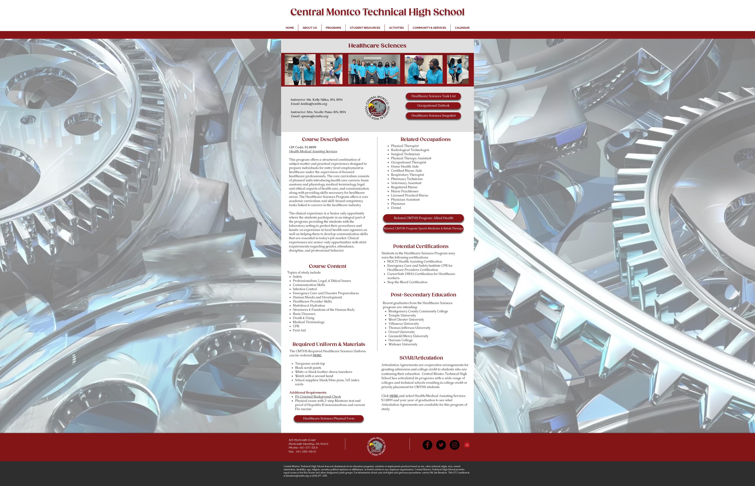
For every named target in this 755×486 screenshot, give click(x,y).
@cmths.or (301, 475)
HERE (394, 396)
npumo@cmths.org (314, 116)
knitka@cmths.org (314, 104)
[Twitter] (441, 445)
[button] (467, 444)
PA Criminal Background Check (318, 397)
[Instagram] (454, 445)
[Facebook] (427, 445)
